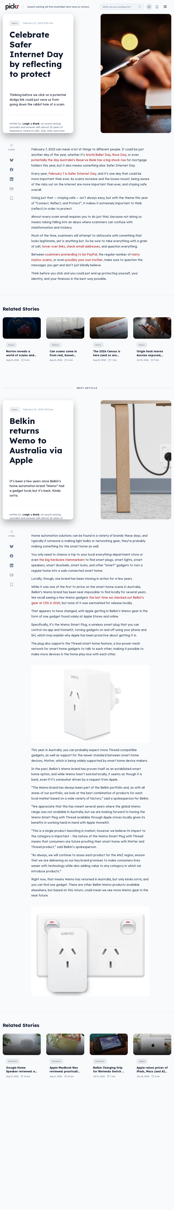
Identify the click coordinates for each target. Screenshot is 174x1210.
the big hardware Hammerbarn (62, 560)
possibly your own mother (83, 260)
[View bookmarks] (157, 7)
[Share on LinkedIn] (11, 179)
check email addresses (83, 246)
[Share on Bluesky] (11, 160)
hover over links (53, 246)
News (15, 23)
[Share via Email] (11, 188)
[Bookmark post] (11, 198)
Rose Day (119, 155)
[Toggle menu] (165, 7)
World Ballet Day (98, 155)
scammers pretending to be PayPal (71, 254)
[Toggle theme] (149, 7)
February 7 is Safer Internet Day (72, 173)
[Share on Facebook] (11, 169)
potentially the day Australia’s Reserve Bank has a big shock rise (78, 160)
